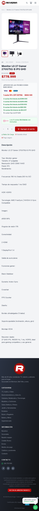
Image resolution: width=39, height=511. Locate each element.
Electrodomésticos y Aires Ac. (11, 395)
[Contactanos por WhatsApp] (35, 507)
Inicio (3, 10)
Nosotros (5, 431)
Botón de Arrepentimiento (19, 490)
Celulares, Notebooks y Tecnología (13, 398)
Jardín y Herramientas (9, 408)
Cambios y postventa (9, 450)
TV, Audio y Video (8, 392)
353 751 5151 (8, 463)
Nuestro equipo (7, 437)
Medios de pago (7, 447)
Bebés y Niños (6, 417)
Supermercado (7, 421)
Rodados (5, 411)
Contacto (5, 453)
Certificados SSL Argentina (15, 502)
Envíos (4, 444)
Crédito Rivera (6, 441)
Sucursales (5, 434)
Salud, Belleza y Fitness (9, 405)
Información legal (19, 508)
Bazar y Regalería (7, 414)
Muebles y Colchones (9, 401)
